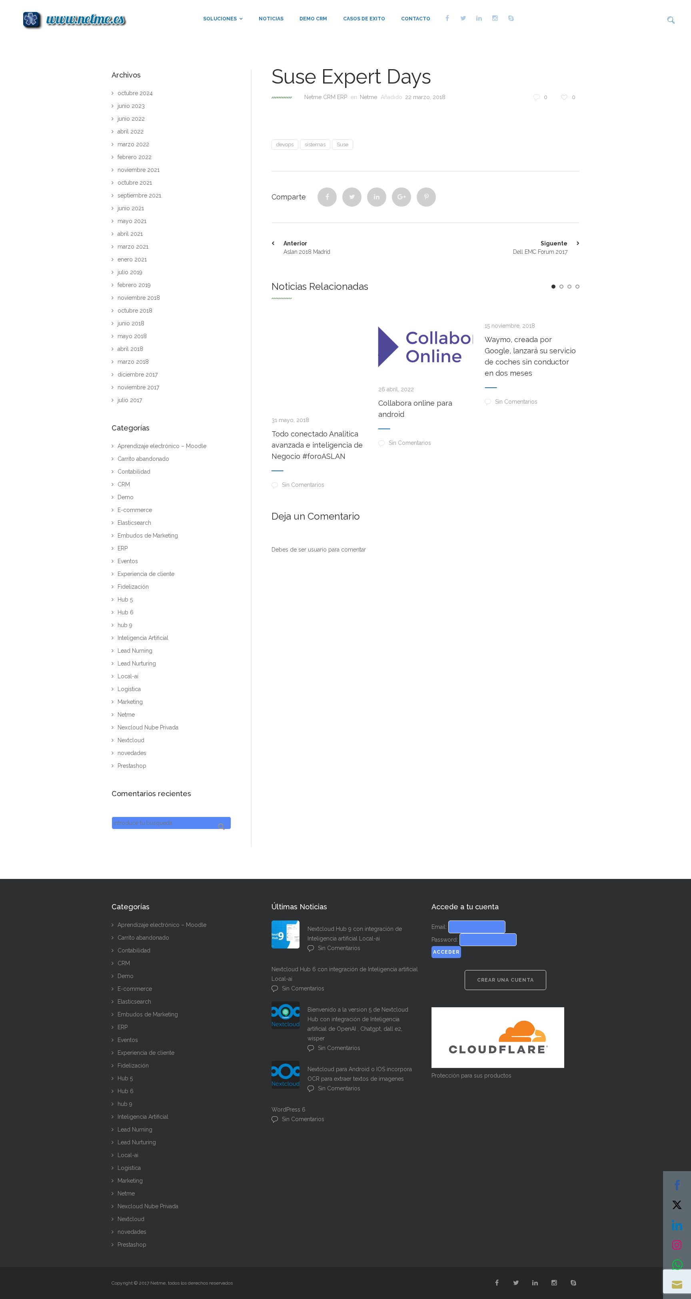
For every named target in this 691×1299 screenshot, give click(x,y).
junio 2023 (131, 106)
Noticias (271, 19)
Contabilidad (134, 471)
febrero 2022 (135, 157)
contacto (415, 19)
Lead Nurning (135, 651)
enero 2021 (132, 259)
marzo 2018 (133, 362)
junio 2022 (131, 119)
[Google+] (401, 197)
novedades (132, 753)
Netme (368, 97)
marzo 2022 (133, 144)
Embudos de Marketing (148, 535)
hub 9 (125, 625)
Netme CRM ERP (325, 97)
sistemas (315, 144)
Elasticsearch (134, 523)
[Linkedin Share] (376, 197)
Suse (342, 144)
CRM (124, 484)
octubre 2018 (135, 310)
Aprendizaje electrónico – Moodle (162, 446)
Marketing (130, 702)
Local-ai (128, 676)
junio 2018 (131, 323)
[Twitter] (351, 197)
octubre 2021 (135, 182)
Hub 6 (126, 612)
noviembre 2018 (139, 298)
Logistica (129, 689)
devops (285, 144)
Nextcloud (131, 740)
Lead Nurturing (137, 663)
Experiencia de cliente (146, 574)
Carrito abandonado (143, 459)
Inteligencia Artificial (143, 638)
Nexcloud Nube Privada (148, 727)
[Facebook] (327, 197)
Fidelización (133, 587)
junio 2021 (131, 208)
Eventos (128, 561)
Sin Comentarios (303, 485)
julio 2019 (130, 272)
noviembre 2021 (139, 170)
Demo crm (313, 19)
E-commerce (135, 510)
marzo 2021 (133, 246)
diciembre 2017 (138, 374)
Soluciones (220, 19)
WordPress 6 (289, 1109)
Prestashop (132, 766)
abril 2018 (130, 349)
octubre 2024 (135, 93)
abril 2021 (130, 234)
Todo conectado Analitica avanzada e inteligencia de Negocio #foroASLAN (317, 445)
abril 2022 (131, 131)
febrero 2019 (134, 285)
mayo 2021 (132, 221)
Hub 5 (125, 599)
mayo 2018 (132, 336)
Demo (126, 497)
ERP (123, 548)
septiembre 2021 (139, 195)
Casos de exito (364, 19)
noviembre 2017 (138, 387)
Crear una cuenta (505, 980)
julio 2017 (130, 400)
